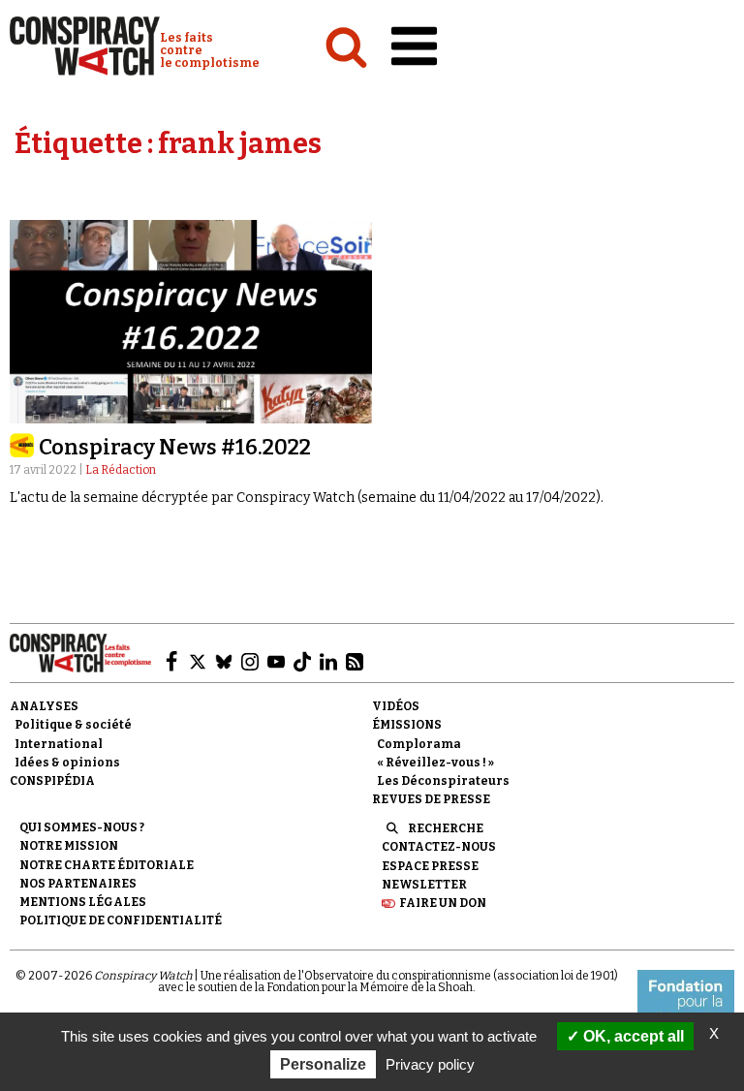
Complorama (419, 744)
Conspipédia (52, 781)
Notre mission (68, 846)
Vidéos (395, 706)
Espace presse (430, 866)
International (59, 744)
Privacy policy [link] (430, 1064)
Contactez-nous (439, 847)
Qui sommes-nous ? (81, 827)
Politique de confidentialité (120, 920)
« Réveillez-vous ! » (435, 762)
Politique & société (73, 725)
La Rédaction (120, 470)
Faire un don (442, 903)
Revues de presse (431, 799)
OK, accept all (631, 1036)
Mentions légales (82, 902)
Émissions (407, 725)
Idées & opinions (67, 762)
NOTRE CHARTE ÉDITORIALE (106, 865)
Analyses (44, 706)
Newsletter (424, 884)
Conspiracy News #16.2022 (175, 447)
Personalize (323, 1064)
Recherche (445, 828)
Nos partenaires (78, 883)
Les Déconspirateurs (443, 781)
